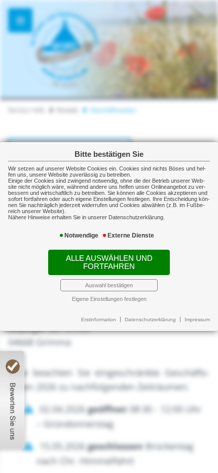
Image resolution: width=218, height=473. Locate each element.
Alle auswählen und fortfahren (109, 262)
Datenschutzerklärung (150, 319)
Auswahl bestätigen (109, 285)
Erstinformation (98, 319)
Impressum (197, 319)
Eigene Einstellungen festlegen (109, 299)
